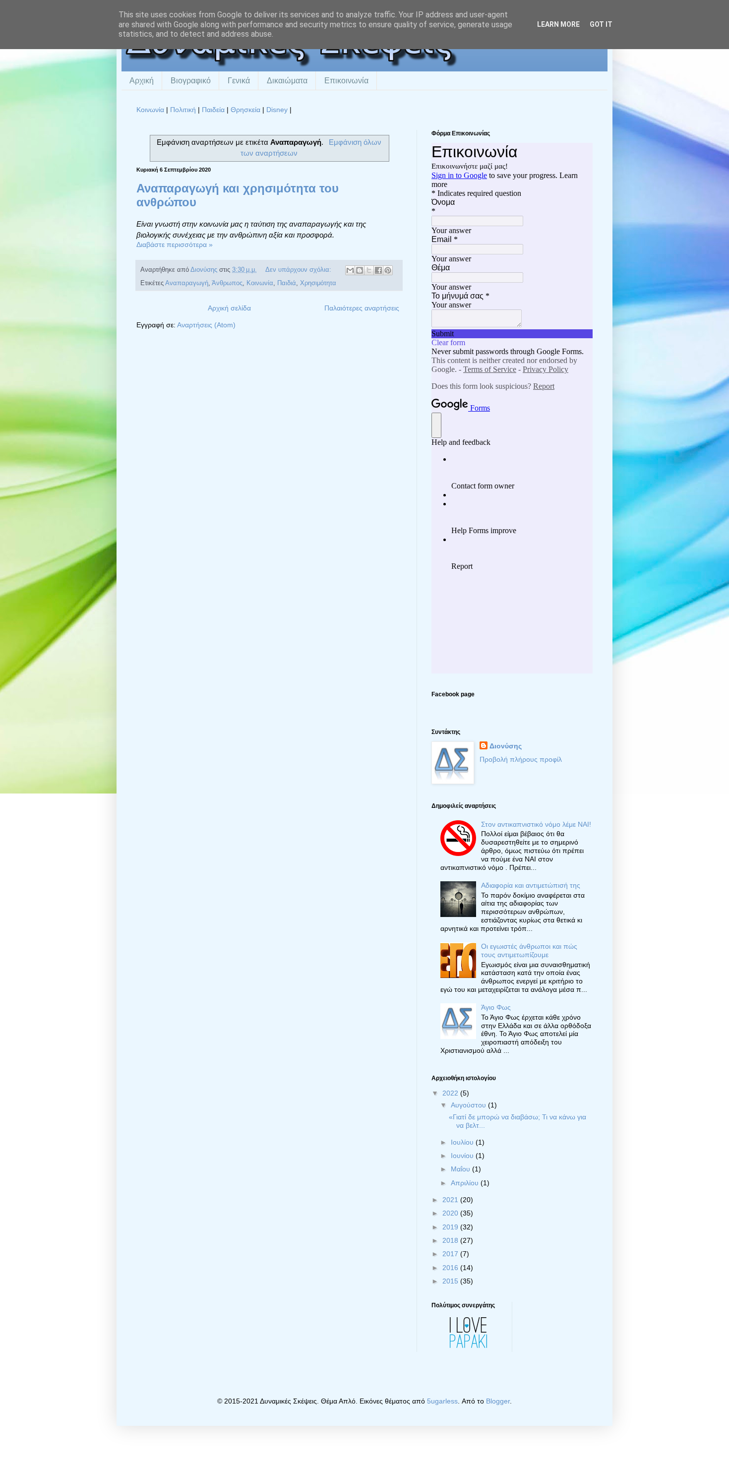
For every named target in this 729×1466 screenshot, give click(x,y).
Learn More (558, 24)
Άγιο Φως (496, 1007)
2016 (451, 1268)
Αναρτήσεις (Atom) (206, 325)
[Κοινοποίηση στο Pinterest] (388, 270)
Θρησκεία (245, 110)
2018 (451, 1240)
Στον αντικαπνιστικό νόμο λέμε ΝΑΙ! (536, 824)
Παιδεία (213, 110)
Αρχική (141, 80)
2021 (451, 1200)
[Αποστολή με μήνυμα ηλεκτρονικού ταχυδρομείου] (350, 270)
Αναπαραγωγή (186, 283)
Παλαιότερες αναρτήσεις (361, 308)
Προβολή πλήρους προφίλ (521, 759)
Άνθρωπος (227, 283)
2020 (451, 1213)
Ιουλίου (463, 1142)
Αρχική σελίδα (229, 308)
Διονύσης (505, 746)
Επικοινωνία (346, 80)
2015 (451, 1281)
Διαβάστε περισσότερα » (174, 244)
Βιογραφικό (191, 80)
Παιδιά (286, 283)
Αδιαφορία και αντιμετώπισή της (530, 885)
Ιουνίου (463, 1156)
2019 (451, 1227)
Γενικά (239, 80)
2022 (451, 1093)
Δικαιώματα (287, 80)
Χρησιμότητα (318, 283)
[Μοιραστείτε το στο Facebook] (378, 270)
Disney (277, 110)
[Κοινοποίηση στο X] (369, 270)
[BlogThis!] (359, 270)
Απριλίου (466, 1183)
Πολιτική (183, 110)
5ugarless (442, 1401)
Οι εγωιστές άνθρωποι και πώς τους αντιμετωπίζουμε (529, 950)
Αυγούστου (469, 1105)
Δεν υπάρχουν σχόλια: (299, 269)
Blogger (498, 1401)
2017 (451, 1254)
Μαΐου (461, 1169)
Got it (601, 24)
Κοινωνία (150, 110)
